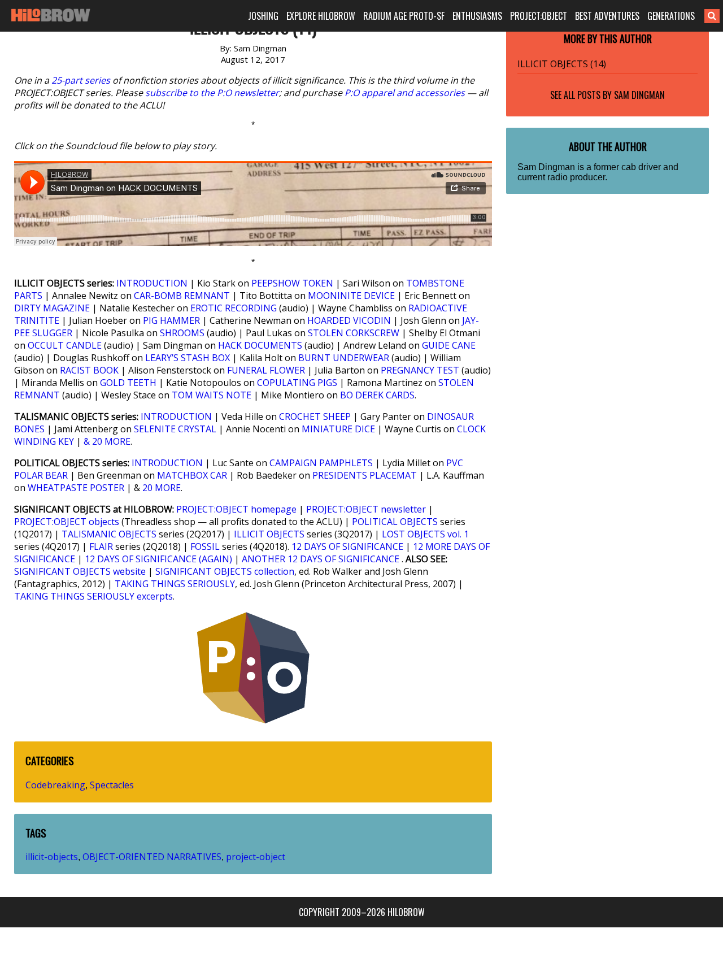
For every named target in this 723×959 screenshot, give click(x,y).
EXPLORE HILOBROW (320, 16)
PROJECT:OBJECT (538, 16)
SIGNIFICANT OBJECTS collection (224, 571)
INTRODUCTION (152, 283)
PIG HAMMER (171, 320)
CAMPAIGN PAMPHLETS (321, 463)
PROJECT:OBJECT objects (66, 521)
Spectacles (112, 785)
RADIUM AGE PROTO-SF (404, 16)
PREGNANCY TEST (420, 370)
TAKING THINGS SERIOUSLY (175, 584)
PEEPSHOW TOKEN (292, 283)
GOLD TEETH (128, 382)
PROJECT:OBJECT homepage (236, 509)
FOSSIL (205, 546)
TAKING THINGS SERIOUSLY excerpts (93, 596)
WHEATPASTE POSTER (76, 487)
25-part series (80, 80)
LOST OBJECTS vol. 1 (425, 534)
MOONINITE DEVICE (351, 295)
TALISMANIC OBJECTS (109, 534)
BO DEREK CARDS (377, 395)
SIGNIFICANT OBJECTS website (80, 571)
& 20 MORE (107, 441)
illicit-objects (51, 856)
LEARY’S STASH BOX (187, 358)
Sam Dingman (639, 95)
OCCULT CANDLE (65, 345)
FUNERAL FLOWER (266, 370)
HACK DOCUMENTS (260, 345)
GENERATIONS (671, 16)
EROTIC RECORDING (233, 308)
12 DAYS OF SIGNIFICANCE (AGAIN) (158, 559)
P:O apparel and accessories (405, 92)
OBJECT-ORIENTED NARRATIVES (151, 856)
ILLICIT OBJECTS (269, 534)
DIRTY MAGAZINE (52, 308)
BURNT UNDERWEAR (343, 358)
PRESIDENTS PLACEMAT (364, 475)
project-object (255, 856)
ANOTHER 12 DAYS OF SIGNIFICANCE (320, 559)
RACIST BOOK (89, 370)
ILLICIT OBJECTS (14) (561, 64)
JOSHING (263, 16)
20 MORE (161, 487)
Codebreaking (55, 785)
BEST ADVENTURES (607, 16)
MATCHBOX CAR (192, 475)
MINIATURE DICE (338, 429)
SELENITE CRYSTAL (175, 429)
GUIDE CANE (449, 345)
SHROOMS (182, 333)
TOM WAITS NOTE (211, 395)
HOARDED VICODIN (349, 320)
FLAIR (101, 546)
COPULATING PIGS (297, 382)
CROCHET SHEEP (315, 416)
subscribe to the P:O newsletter (212, 92)
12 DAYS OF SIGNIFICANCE (347, 546)
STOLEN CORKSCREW (353, 333)
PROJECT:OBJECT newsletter (366, 509)
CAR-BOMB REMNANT (182, 295)
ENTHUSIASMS (477, 16)
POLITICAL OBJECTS (395, 521)
